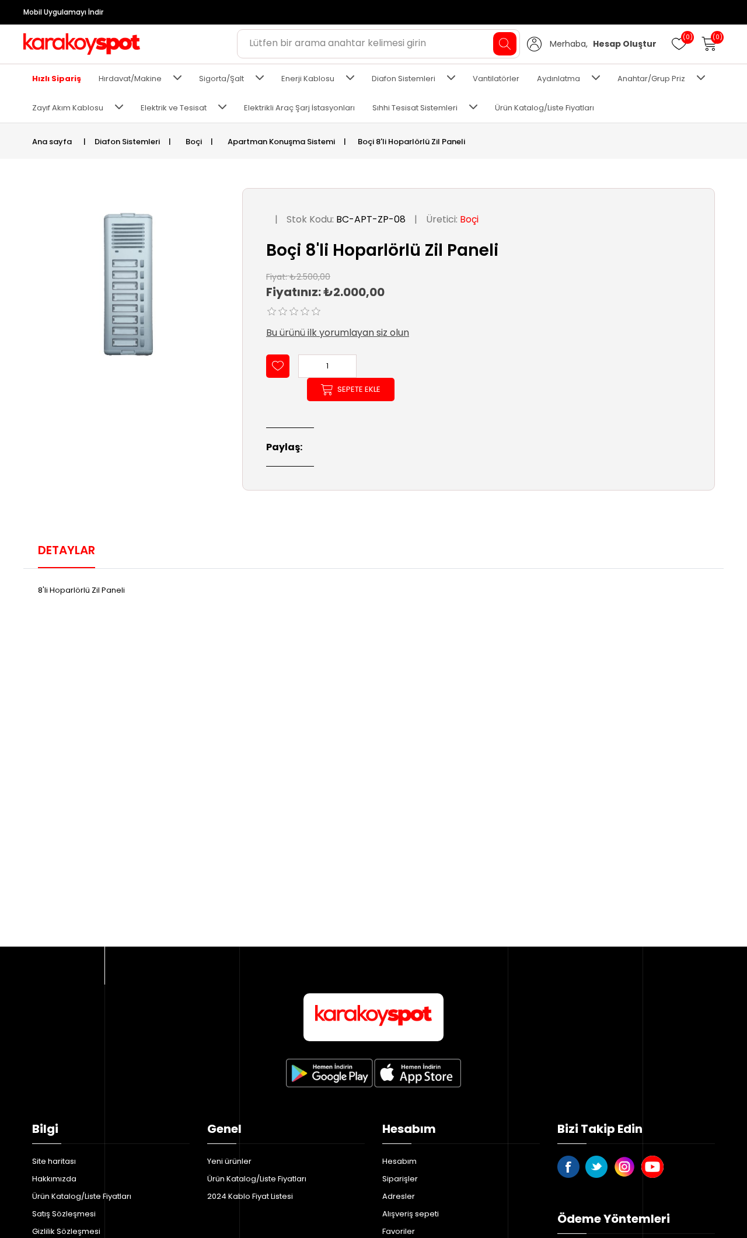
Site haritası (54, 1161)
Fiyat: (276, 276)
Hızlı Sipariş (56, 78)
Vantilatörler (496, 78)
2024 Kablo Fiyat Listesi (250, 1196)
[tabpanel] (373, 591)
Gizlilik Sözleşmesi (66, 1231)
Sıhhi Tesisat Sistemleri (415, 107)
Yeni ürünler (229, 1161)
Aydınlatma (558, 78)
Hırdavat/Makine (130, 78)
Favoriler (398, 1231)
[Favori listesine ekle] (277, 366)
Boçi (469, 219)
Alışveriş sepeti (410, 1213)
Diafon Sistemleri (403, 78)
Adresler (398, 1196)
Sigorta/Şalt (221, 78)
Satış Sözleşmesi (64, 1213)
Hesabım (399, 1161)
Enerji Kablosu (307, 78)
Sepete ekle (359, 389)
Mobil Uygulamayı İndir (63, 12)
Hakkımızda (54, 1178)
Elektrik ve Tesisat (174, 107)
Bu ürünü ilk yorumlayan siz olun (337, 332)
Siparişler (400, 1178)
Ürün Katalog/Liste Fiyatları (544, 107)
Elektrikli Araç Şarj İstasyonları (299, 107)
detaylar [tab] (66, 550)
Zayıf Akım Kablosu (67, 107)
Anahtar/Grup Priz (651, 78)
